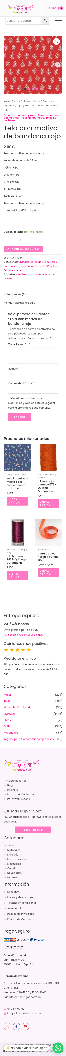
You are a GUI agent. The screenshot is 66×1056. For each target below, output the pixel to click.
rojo (18, 274)
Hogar (7, 695)
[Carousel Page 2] (29, 89)
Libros (7, 720)
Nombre (14, 368)
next (57, 65)
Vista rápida (14, 501)
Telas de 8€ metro (32, 118)
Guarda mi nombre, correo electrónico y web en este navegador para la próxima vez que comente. (31, 403)
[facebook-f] (17, 1026)
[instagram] (8, 1026)
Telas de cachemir (14, 270)
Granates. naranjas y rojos (20, 115)
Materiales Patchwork (17, 707)
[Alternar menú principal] (58, 24)
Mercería (9, 714)
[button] (56, 41)
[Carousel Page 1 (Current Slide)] (25, 89)
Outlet (8, 726)
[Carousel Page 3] (33, 89)
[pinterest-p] (26, 1026)
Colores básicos (30, 101)
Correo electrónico (21, 383)
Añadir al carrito (23, 249)
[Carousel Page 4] (37, 89)
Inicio (7, 101)
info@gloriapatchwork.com (24, 1013)
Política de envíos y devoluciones (24, 635)
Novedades (11, 732)
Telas (15, 101)
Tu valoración (19, 344)
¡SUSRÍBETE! (33, 830)
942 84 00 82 (15, 1009)
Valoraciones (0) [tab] (15, 294)
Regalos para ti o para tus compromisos (29, 739)
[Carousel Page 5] (41, 89)
